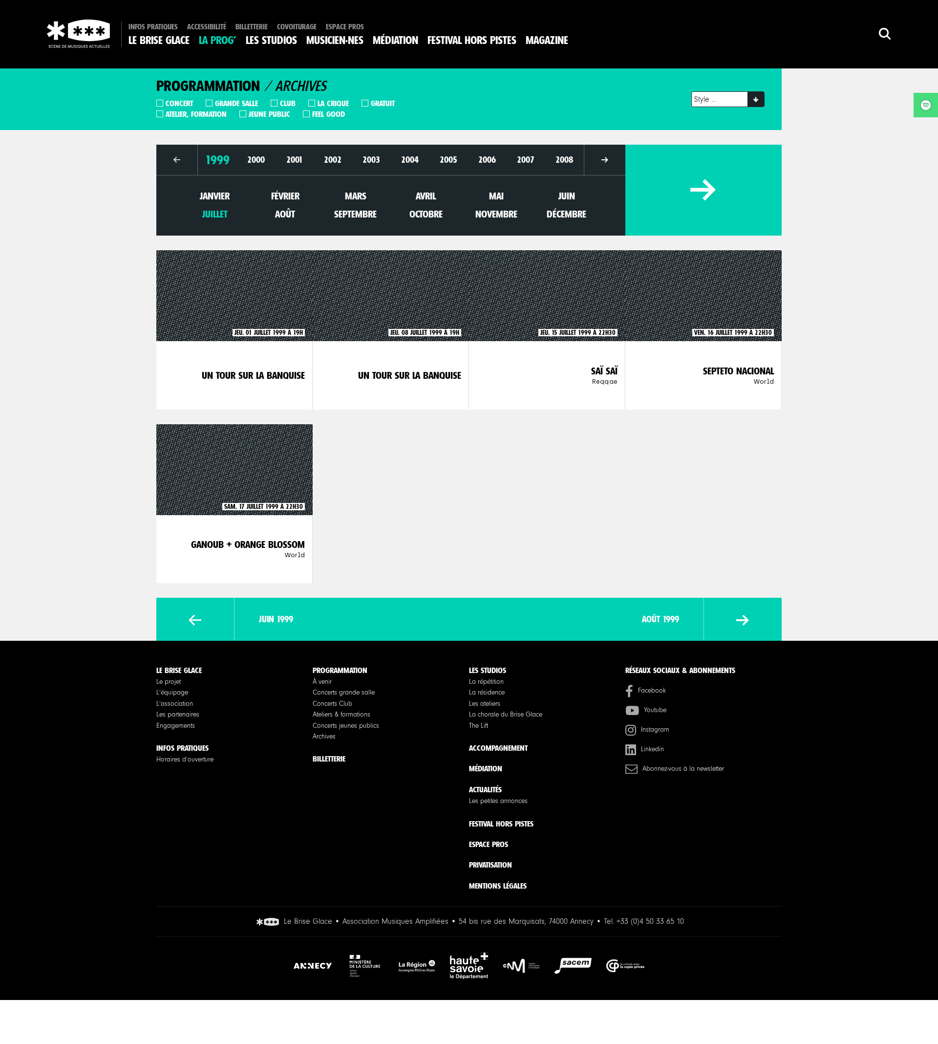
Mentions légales (498, 886)
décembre (566, 214)
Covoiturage (297, 27)
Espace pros (345, 27)
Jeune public (269, 114)
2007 (525, 159)
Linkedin (652, 749)
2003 (371, 159)
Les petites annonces (498, 801)
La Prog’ (217, 40)
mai (496, 196)
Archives (324, 736)
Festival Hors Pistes (471, 40)
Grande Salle (236, 103)
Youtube (655, 710)
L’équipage (172, 692)
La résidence (487, 692)
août (285, 214)
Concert (179, 103)
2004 (410, 159)
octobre (426, 214)
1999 (217, 159)
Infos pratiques (153, 27)
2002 (332, 159)
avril (426, 196)
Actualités (485, 789)
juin (566, 196)
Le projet (168, 682)
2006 (487, 159)
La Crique (333, 103)
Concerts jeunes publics (346, 726)
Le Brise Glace (159, 40)
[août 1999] (743, 620)
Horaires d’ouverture (184, 759)
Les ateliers (484, 704)
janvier (215, 196)
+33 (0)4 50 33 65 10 (650, 921)
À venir (322, 682)
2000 (256, 159)
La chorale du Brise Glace (505, 714)
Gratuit (383, 103)
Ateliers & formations (341, 714)
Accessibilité (206, 27)
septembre (355, 214)
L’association (174, 704)
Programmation (340, 670)
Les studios (271, 40)
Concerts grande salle (344, 692)
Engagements (175, 726)
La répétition (486, 682)
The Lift (478, 726)
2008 (564, 159)
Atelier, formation (196, 114)
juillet (215, 214)
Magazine (547, 40)
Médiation (395, 40)
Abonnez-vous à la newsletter (683, 769)
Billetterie (251, 27)
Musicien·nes (334, 40)
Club (288, 103)
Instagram (655, 730)
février (285, 196)
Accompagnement (498, 748)
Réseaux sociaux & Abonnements (680, 670)
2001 (294, 159)
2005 (448, 159)
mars (355, 196)
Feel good (328, 114)
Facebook (652, 691)
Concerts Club (332, 704)
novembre (496, 214)
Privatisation (490, 865)
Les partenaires (177, 714)
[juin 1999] (195, 620)
